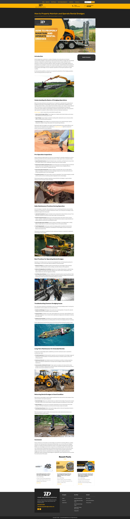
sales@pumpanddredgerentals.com (45, 506)
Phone (75, 5)
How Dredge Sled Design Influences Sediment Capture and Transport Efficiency (64, 475)
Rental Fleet (64, 502)
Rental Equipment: (90, 5)
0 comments (60, 16)
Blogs (43, 476)
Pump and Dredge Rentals (41, 16)
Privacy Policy (88, 502)
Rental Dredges (54, 16)
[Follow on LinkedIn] (40, 509)
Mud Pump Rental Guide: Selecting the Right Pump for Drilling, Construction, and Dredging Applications (85, 475)
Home (63, 498)
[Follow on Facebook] (38, 509)
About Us (64, 500)
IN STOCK (89, 6)
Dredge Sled (76, 510)
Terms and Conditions (90, 500)
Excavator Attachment (78, 498)
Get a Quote (88, 498)
